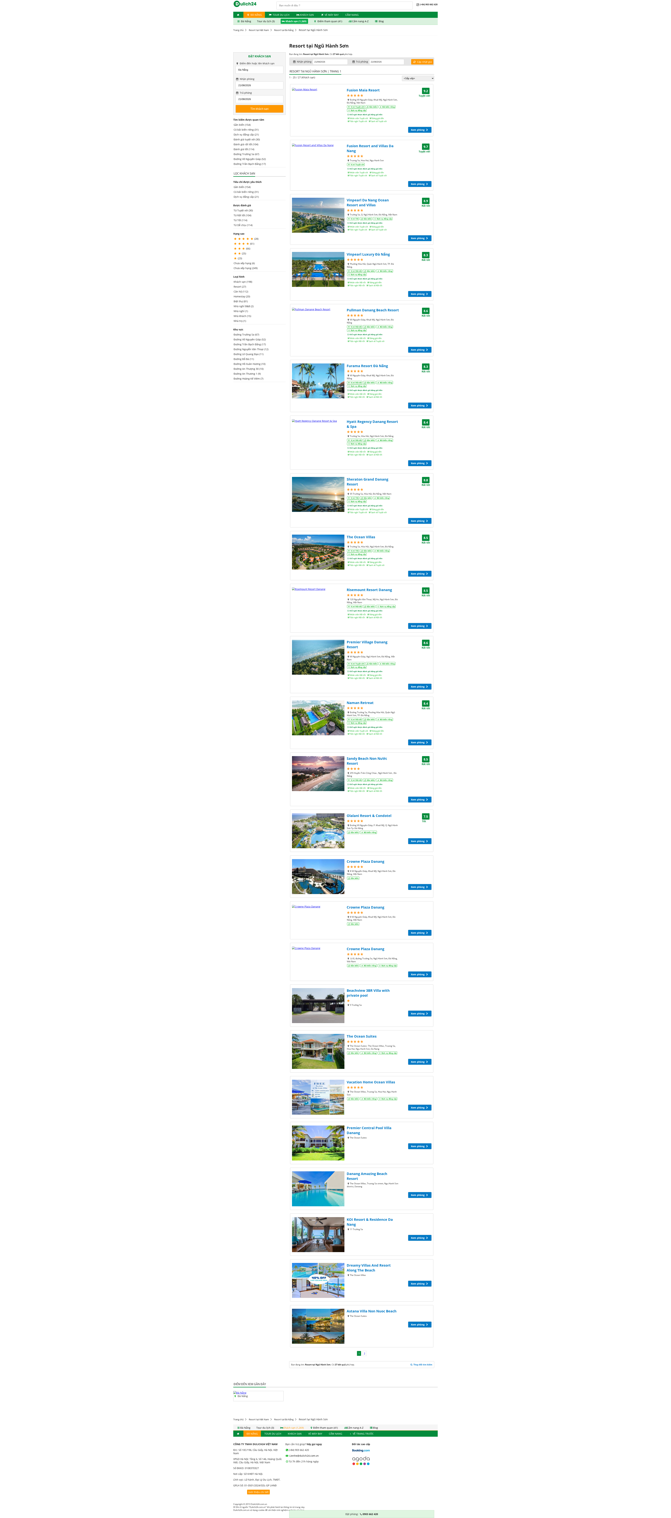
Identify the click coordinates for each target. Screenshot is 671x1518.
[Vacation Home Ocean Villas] (318, 1097)
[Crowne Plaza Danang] (318, 876)
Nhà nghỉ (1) (241, 311)
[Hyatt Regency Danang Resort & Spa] (318, 421)
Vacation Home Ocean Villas (371, 1082)
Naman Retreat (360, 702)
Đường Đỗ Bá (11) (244, 359)
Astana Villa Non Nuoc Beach (371, 1311)
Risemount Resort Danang (369, 589)
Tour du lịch (281, 14)
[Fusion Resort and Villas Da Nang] (318, 145)
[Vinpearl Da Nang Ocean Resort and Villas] (318, 215)
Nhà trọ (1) (240, 321)
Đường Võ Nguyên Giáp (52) (250, 159)
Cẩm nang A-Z (360, 21)
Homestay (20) (242, 296)
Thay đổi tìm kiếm (422, 1364)
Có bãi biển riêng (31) (246, 129)
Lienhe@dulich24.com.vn (304, 1455)
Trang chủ (238, 30)
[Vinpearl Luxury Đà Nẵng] (318, 269)
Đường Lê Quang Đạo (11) (249, 354)
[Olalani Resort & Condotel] (318, 830)
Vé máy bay (332, 14)
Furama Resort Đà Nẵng (367, 365)
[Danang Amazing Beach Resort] (318, 1188)
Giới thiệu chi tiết (258, 1492)
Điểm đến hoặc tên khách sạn (257, 63)
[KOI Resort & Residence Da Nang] (318, 1234)
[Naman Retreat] (318, 717)
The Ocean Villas (361, 537)
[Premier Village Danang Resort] (318, 657)
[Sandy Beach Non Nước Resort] (318, 773)
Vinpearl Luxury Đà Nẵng (368, 254)
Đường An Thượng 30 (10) (249, 368)
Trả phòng (245, 92)
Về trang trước (363, 1433)
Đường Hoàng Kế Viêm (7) (248, 378)
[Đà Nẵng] (239, 1392)
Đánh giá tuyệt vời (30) (247, 139)
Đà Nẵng (256, 14)
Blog (381, 21)
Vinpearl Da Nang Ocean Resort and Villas (368, 202)
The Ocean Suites (362, 1036)
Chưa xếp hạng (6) (244, 263)
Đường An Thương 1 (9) (247, 373)
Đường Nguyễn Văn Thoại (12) (251, 349)
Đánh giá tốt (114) (244, 149)
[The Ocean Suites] (318, 1051)
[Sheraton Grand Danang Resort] (318, 494)
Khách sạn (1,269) (296, 21)
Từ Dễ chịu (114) (243, 225)
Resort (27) (240, 286)
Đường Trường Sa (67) (246, 154)
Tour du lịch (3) (266, 21)
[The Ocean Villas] (318, 552)
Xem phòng (418, 129)
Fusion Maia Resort (363, 90)
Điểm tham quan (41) (330, 21)
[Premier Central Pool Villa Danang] (318, 1143)
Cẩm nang (352, 14)
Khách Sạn (307, 14)
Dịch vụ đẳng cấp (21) (246, 134)
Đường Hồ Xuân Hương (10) (249, 364)
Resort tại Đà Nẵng (284, 30)
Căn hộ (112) (241, 291)
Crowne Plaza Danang (365, 861)
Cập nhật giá (424, 61)
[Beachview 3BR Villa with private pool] (318, 1005)
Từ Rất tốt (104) (242, 215)
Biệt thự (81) (241, 301)
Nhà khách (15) (242, 316)
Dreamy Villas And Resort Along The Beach (369, 1268)
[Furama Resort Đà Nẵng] (318, 380)
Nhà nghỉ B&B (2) (244, 306)
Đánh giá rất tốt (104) (246, 144)
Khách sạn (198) (243, 281)
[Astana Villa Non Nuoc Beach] (318, 1326)
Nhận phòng (246, 79)
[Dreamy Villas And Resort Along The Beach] (318, 1280)
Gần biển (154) (242, 124)
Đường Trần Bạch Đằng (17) (250, 164)
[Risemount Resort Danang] (318, 589)
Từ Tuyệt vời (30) (243, 210)
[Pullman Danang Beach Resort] (318, 309)
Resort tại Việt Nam (259, 30)
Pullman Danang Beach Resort (373, 310)
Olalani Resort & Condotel (369, 815)
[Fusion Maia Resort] (318, 89)
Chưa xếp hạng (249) (246, 268)
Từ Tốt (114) (240, 220)
